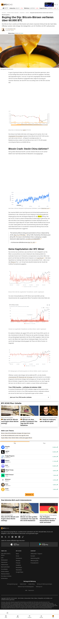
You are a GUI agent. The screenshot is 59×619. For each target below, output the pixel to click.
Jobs (2, 557)
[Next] (4, 612)
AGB (26, 590)
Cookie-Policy (31, 584)
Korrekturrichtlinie (6, 576)
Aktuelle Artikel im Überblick (12, 12)
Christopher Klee (11, 28)
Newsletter (19, 570)
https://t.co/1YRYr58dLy (19, 235)
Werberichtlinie (5, 574)
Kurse (17, 556)
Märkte (27, 12)
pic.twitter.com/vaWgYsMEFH (33, 239)
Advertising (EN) (35, 558)
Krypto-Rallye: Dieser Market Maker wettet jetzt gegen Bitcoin (16, 437)
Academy (18, 565)
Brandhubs (19, 567)
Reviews (18, 560)
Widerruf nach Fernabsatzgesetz (26, 586)
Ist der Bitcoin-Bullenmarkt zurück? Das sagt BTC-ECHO (15, 435)
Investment (22, 12)
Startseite (4, 12)
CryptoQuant (40, 258)
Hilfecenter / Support (36, 553)
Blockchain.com (45, 208)
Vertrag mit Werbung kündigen (44, 584)
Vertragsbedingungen (12, 584)
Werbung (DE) (34, 560)
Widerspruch (39, 586)
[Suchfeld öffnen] (55, 4)
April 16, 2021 (31, 242)
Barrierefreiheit (5, 567)
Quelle (24, 130)
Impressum (4, 562)
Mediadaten (4, 560)
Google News (19, 572)
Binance (13, 262)
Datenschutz (4, 564)
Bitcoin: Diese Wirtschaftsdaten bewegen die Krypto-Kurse (15, 433)
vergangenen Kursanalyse (15, 136)
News (17, 553)
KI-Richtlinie (4, 578)
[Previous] (1, 612)
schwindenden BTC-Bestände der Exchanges (20, 377)
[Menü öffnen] (57, 4)
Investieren (19, 558)
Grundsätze (4, 569)
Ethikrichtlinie (5, 571)
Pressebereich (34, 563)
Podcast (18, 563)
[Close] (7, 613)
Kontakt (33, 556)
